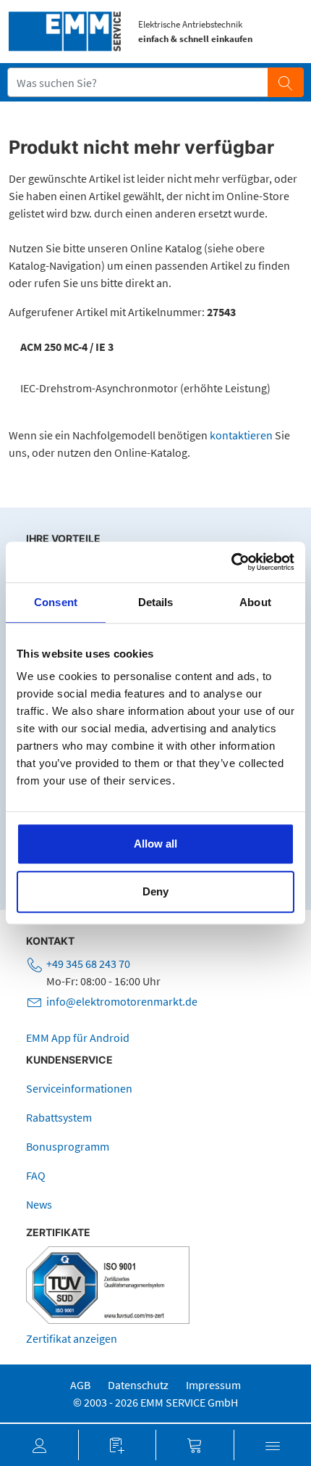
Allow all (155, 843)
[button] (39, 1445)
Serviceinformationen (79, 1088)
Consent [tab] (55, 602)
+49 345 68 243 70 (88, 963)
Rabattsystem (59, 1117)
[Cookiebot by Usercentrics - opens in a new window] (231, 561)
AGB (80, 1385)
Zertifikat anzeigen (71, 1338)
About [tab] (255, 602)
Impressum (213, 1385)
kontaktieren (241, 435)
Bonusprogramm (67, 1146)
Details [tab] (156, 602)
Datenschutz (138, 1385)
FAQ (36, 1175)
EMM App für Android (77, 1037)
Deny (155, 891)
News (39, 1204)
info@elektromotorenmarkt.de (121, 1001)
